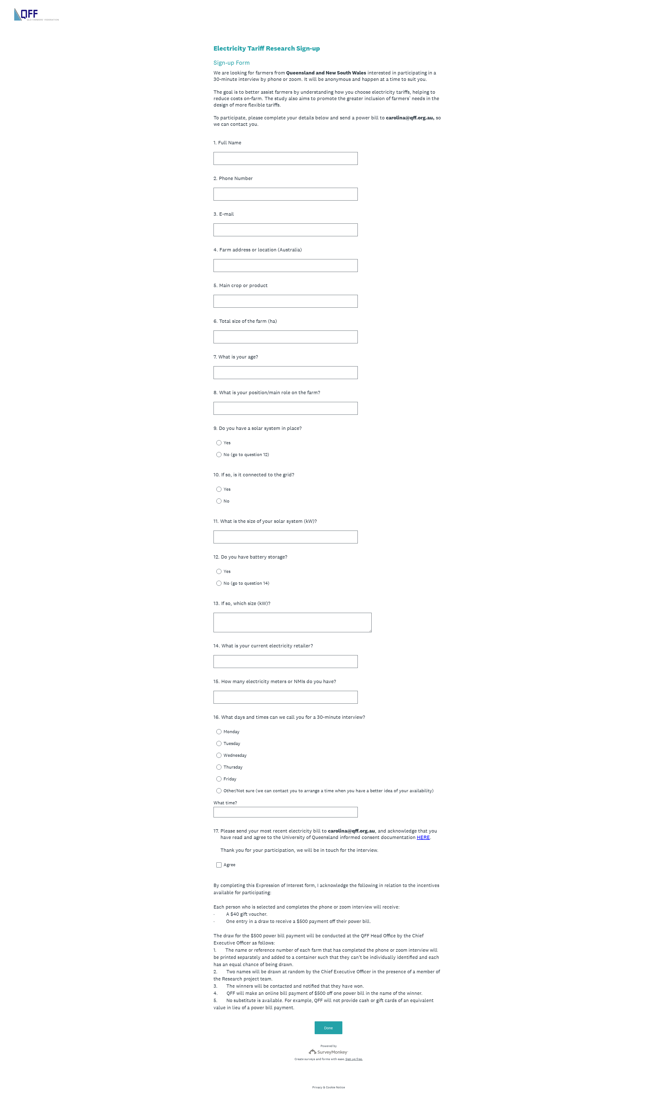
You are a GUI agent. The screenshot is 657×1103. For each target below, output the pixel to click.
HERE (423, 837)
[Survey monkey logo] (328, 1051)
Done (328, 1027)
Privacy (317, 1087)
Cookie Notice (335, 1087)
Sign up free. (354, 1059)
